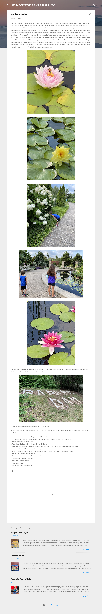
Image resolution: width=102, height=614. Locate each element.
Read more (87, 549)
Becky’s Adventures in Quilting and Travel (33, 4)
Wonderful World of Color (21, 579)
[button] (90, 14)
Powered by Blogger (52, 605)
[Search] (94, 5)
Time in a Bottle (17, 556)
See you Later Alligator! (20, 532)
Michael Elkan (55, 608)
